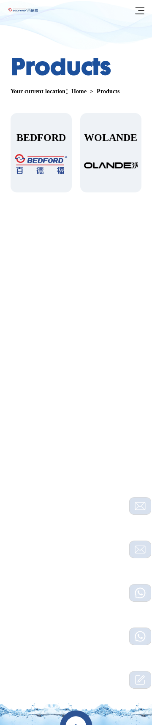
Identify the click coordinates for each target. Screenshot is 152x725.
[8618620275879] (140, 636)
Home (79, 91)
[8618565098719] (140, 593)
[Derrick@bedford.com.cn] (140, 506)
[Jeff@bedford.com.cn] (140, 549)
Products (108, 91)
